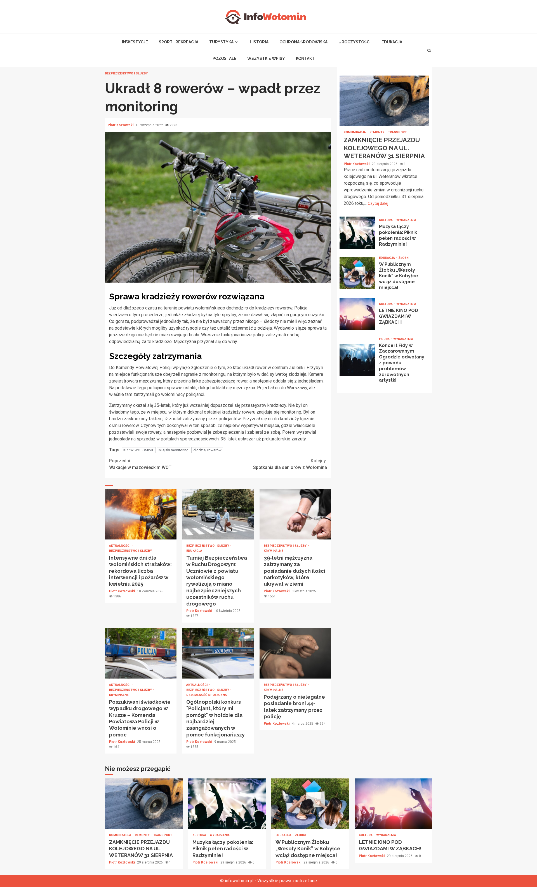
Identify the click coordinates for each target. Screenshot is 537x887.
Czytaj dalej (378, 203)
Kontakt (305, 58)
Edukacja (391, 42)
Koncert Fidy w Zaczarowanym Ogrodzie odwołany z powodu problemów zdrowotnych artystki (357, 360)
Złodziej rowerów (207, 450)
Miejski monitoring (174, 450)
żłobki (404, 257)
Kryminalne (273, 550)
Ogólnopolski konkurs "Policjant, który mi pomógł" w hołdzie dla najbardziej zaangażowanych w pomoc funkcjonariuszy (218, 653)
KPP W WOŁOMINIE (138, 450)
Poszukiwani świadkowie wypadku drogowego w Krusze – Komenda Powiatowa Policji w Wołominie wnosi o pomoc (140, 653)
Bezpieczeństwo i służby (126, 73)
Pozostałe (224, 58)
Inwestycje (135, 42)
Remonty (377, 132)
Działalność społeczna (206, 694)
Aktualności (120, 545)
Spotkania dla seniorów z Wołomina (290, 464)
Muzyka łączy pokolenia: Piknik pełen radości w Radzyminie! (357, 233)
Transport (397, 132)
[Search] (429, 50)
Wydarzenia (406, 220)
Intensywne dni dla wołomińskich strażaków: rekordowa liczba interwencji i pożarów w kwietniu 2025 (140, 514)
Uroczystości (354, 42)
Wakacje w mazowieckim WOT (140, 464)
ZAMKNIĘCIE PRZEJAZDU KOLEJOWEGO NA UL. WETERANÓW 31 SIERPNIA (384, 101)
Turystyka (221, 42)
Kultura (386, 220)
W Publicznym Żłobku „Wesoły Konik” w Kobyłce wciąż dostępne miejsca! (357, 273)
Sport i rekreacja (178, 42)
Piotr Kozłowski (121, 125)
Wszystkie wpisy (266, 58)
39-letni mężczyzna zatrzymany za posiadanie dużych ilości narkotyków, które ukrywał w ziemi (295, 514)
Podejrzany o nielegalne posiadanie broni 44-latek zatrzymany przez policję (295, 653)
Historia (259, 42)
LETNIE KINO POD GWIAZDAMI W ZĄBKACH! (357, 314)
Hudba (384, 339)
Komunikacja (355, 132)
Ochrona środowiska (303, 42)
